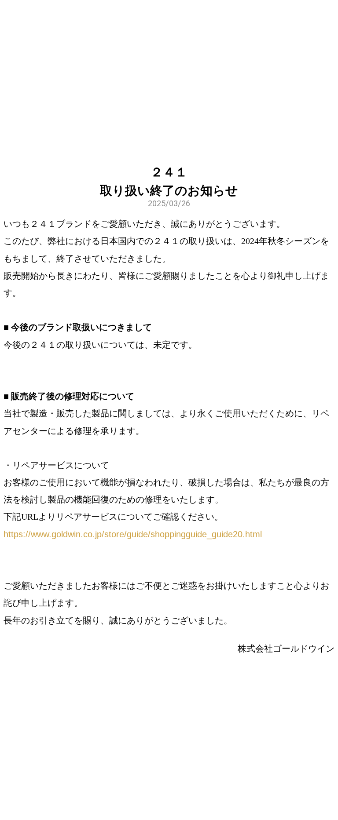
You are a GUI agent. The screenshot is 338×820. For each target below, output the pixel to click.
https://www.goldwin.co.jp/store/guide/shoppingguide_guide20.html (133, 534)
